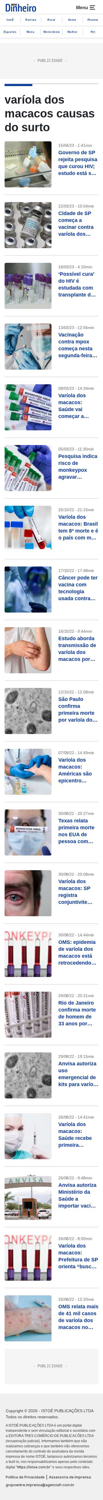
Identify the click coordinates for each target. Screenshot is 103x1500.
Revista (30, 19)
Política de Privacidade (25, 1477)
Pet (93, 32)
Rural (51, 19)
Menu (30, 32)
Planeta (93, 19)
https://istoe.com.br (33, 1467)
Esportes (10, 32)
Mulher (73, 32)
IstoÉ (10, 19)
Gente (72, 19)
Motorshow (51, 32)
